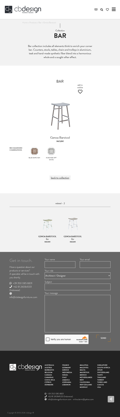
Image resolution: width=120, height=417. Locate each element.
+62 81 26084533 (22, 287)
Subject (48, 282)
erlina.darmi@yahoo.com (83, 399)
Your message (51, 293)
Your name (50, 259)
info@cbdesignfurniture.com (23, 297)
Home (25, 22)
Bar (39, 22)
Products (33, 22)
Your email (85, 259)
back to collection (60, 178)
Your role (49, 271)
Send (103, 338)
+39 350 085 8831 (22, 283)
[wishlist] (107, 9)
